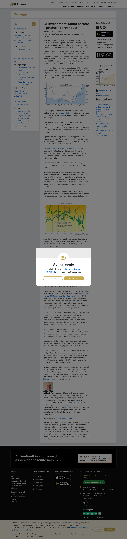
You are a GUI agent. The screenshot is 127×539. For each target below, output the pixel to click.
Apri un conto (74, 278)
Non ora (53, 278)
